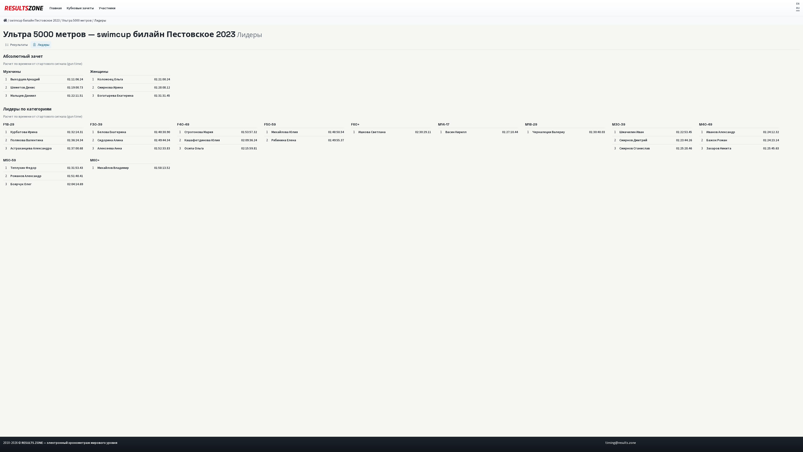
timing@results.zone (620, 442)
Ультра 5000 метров (77, 20)
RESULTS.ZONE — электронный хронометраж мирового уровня (69, 442)
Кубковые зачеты (80, 8)
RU (798, 8)
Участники (107, 8)
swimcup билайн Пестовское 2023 (35, 20)
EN (797, 4)
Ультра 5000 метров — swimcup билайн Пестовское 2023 (119, 34)
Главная (56, 8)
